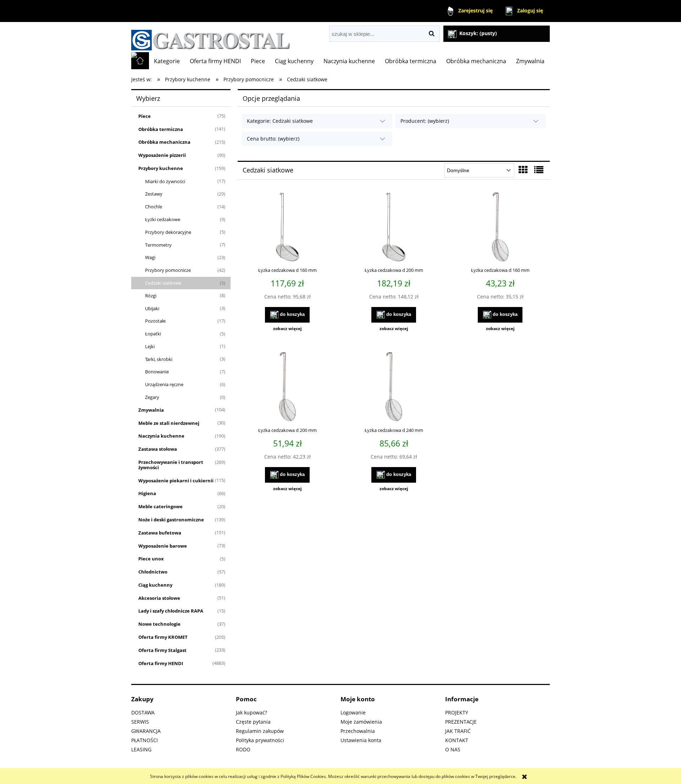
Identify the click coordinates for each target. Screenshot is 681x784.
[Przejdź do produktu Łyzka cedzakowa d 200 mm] (393, 227)
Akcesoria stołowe (159, 598)
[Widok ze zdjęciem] (523, 169)
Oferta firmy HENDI (160, 663)
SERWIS (140, 721)
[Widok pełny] (538, 169)
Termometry (158, 245)
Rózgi (150, 295)
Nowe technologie (159, 624)
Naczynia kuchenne (161, 436)
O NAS (452, 749)
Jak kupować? (251, 712)
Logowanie (353, 712)
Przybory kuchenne (160, 168)
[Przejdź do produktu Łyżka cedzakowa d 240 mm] (393, 387)
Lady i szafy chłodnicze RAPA (170, 611)
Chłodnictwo (152, 572)
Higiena (147, 493)
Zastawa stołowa (157, 449)
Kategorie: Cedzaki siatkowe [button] (280, 120)
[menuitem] (167, 61)
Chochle (153, 206)
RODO (243, 749)
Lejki (150, 346)
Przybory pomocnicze (168, 270)
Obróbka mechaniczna (164, 142)
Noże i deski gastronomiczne (171, 519)
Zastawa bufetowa (159, 533)
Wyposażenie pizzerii (162, 155)
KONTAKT (456, 740)
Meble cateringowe (160, 506)
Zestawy (153, 194)
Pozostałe (155, 321)
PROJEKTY (456, 712)
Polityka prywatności (260, 740)
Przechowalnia (357, 731)
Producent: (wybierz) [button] (424, 120)
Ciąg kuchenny (155, 585)
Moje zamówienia (361, 721)
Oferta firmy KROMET (163, 637)
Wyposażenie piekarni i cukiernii (176, 480)
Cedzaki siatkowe (163, 283)
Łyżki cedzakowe (162, 219)
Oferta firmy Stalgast (162, 650)
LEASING (141, 749)
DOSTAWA (143, 712)
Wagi (150, 257)
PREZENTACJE (461, 721)
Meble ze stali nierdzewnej (168, 423)
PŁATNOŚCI (144, 740)
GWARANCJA (146, 731)
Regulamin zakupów (260, 731)
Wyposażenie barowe (162, 546)
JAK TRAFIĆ (458, 731)
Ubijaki (152, 308)
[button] (287, 328)
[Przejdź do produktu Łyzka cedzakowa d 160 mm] (287, 227)
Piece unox (151, 558)
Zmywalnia (151, 410)
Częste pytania (253, 721)
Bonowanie (157, 371)
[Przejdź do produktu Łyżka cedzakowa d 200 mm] (287, 387)
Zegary (152, 397)
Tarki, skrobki (158, 359)
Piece (144, 116)
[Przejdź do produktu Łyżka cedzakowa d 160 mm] (500, 227)
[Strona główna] (210, 37)
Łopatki (153, 333)
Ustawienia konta (360, 740)
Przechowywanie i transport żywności (170, 465)
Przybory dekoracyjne (168, 232)
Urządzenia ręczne (164, 384)
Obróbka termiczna (160, 129)
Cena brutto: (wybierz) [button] (273, 138)
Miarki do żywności (165, 181)
